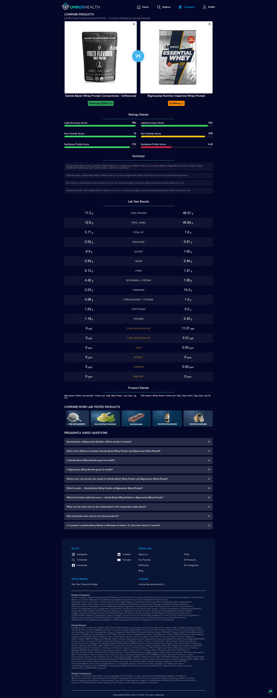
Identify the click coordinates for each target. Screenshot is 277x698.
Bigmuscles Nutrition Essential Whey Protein (176, 96)
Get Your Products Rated (84, 584)
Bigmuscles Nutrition (94, 18)
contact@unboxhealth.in (151, 584)
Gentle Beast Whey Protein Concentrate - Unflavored (100, 96)
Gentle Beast (71, 18)
